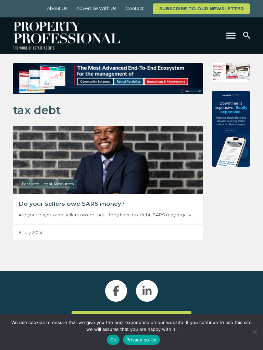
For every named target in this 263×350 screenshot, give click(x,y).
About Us (57, 8)
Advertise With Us (96, 8)
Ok (113, 339)
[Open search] (246, 35)
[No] (254, 331)
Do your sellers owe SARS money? (71, 203)
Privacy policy (141, 339)
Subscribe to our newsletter (201, 8)
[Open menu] (231, 35)
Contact (135, 8)
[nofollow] (231, 72)
